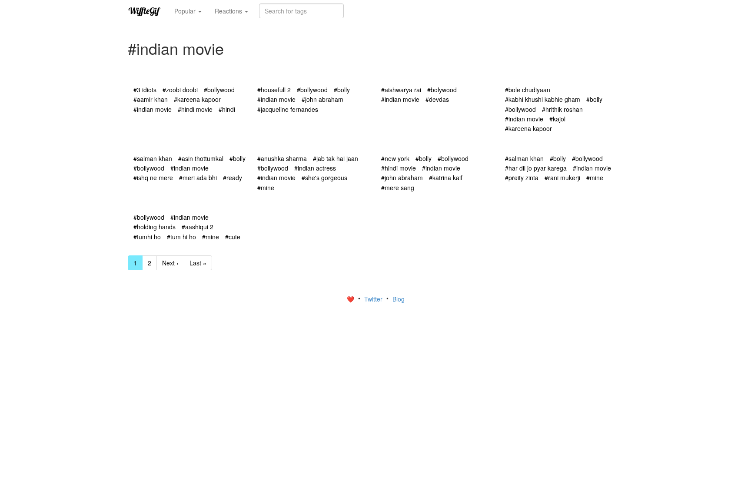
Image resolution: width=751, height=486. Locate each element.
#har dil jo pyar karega (536, 168)
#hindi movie (195, 109)
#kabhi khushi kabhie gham (542, 99)
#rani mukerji (562, 177)
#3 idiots (144, 89)
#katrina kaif (445, 177)
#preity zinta (521, 177)
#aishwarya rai (401, 89)
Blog (398, 299)
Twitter (374, 299)
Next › (170, 262)
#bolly (342, 89)
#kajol (557, 118)
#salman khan (152, 158)
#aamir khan (150, 99)
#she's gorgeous (324, 177)
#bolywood (442, 89)
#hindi (227, 109)
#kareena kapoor (197, 99)
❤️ (351, 299)
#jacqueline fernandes (287, 109)
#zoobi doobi (180, 89)
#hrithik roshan (562, 109)
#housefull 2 (274, 89)
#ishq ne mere (153, 177)
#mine (265, 187)
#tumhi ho (147, 236)
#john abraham (322, 99)
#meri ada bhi (198, 177)
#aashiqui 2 (197, 226)
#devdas (437, 99)
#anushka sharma (282, 158)
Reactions (229, 11)
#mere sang (397, 187)
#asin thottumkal (200, 158)
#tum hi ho (181, 236)
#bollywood (219, 89)
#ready (232, 177)
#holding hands (154, 226)
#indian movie (152, 109)
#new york (395, 158)
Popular (185, 11)
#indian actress (315, 168)
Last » (197, 262)
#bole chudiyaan (527, 89)
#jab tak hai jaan (335, 158)
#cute (232, 236)
